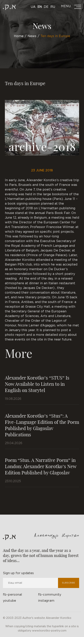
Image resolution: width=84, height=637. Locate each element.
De (46, 6)
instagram (46, 600)
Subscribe (68, 583)
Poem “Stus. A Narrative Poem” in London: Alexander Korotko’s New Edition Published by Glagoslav (40, 466)
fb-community (49, 594)
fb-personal (12, 594)
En (40, 6)
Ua (33, 6)
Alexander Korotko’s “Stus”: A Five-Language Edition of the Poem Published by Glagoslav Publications (42, 424)
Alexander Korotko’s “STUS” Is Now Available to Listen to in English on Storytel (37, 383)
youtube (9, 600)
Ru (52, 6)
